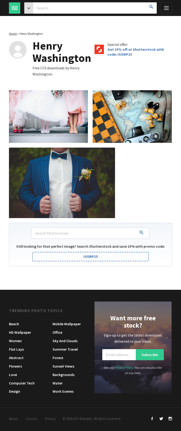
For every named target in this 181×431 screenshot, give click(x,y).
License (31, 418)
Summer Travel (65, 349)
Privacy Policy (124, 367)
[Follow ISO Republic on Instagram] (170, 419)
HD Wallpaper (20, 332)
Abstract (16, 357)
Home (13, 34)
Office (57, 332)
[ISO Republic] (14, 8)
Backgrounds (63, 374)
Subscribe (150, 354)
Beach (14, 323)
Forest (58, 357)
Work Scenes (63, 391)
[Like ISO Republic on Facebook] (152, 419)
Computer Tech (22, 383)
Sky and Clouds (65, 340)
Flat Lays (16, 349)
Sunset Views (63, 366)
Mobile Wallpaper (67, 323)
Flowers (15, 366)
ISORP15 (90, 256)
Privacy (50, 418)
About (13, 418)
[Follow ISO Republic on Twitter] (161, 419)
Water (58, 383)
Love (13, 374)
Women (15, 340)
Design (14, 391)
